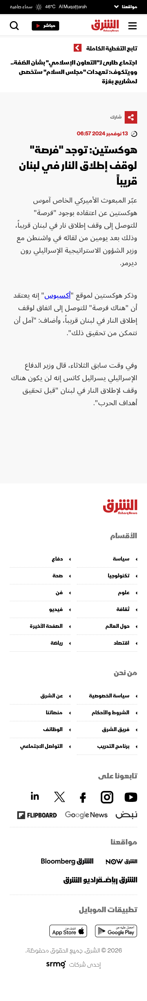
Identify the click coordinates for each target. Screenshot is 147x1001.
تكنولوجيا (118, 575)
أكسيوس (57, 295)
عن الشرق (51, 695)
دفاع (57, 558)
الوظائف (53, 729)
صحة (58, 575)
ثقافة (122, 609)
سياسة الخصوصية (109, 695)
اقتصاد (121, 642)
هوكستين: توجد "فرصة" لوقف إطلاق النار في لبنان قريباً (78, 165)
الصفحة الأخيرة (46, 626)
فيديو (56, 609)
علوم (123, 592)
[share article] (131, 117)
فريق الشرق (115, 729)
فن (59, 592)
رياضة (57, 642)
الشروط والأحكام (110, 712)
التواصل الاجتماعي (41, 746)
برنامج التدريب (113, 746)
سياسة (121, 558)
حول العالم (117, 626)
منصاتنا (54, 712)
